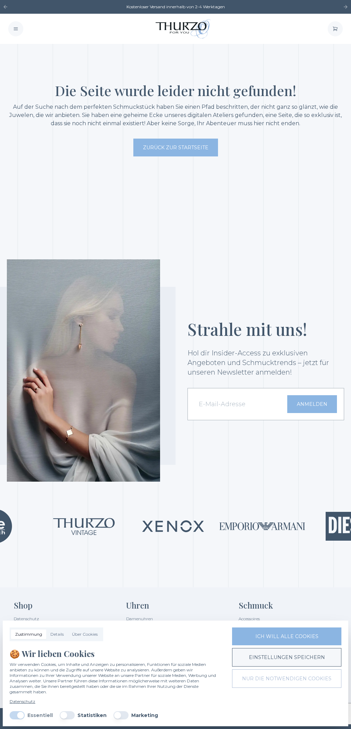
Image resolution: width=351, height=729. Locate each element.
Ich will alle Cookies (286, 636)
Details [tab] (57, 634)
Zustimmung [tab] (28, 634)
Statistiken (92, 715)
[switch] (17, 715)
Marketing (144, 715)
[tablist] (56, 634)
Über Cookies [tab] (85, 634)
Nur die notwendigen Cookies (286, 678)
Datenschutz (22, 701)
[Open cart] (335, 28)
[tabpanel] (115, 683)
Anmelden (312, 404)
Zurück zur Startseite (175, 147)
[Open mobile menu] (15, 28)
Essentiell (40, 715)
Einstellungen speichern (287, 657)
